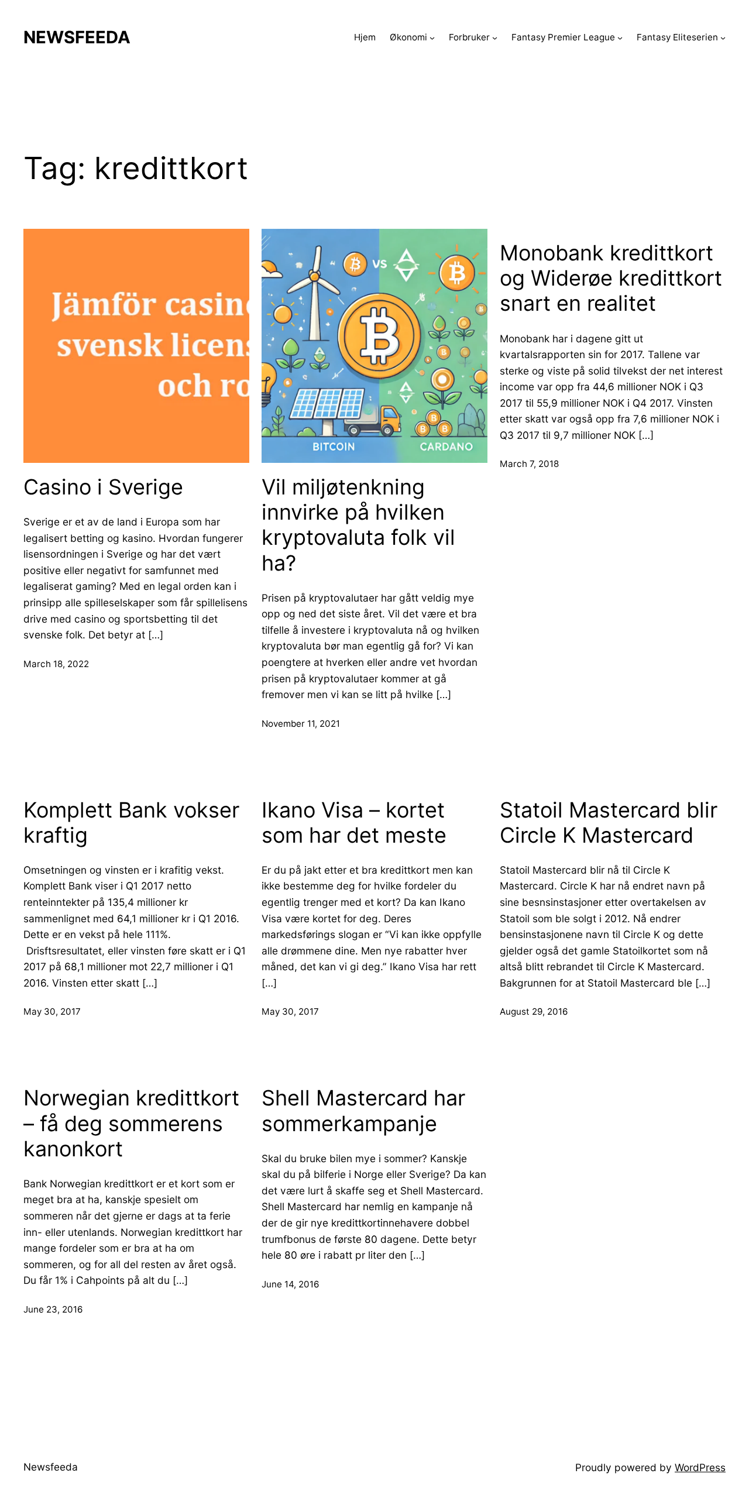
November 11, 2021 (301, 723)
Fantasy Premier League (563, 37)
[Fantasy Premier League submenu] (620, 37)
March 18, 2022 (56, 663)
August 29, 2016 (534, 1011)
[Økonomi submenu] (432, 37)
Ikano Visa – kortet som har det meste (354, 823)
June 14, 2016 (290, 1284)
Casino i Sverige (103, 487)
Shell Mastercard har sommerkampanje (363, 1111)
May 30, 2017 (52, 1011)
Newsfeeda (76, 37)
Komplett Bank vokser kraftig (131, 823)
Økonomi (408, 37)
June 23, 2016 (53, 1309)
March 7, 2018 (529, 463)
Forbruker (469, 37)
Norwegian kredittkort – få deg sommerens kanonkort (131, 1123)
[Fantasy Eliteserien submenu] (723, 37)
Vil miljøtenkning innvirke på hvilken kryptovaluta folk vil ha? (358, 525)
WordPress (700, 1467)
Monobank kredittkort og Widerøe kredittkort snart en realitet (611, 278)
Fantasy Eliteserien (677, 37)
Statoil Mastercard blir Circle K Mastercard (608, 823)
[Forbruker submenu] (494, 37)
